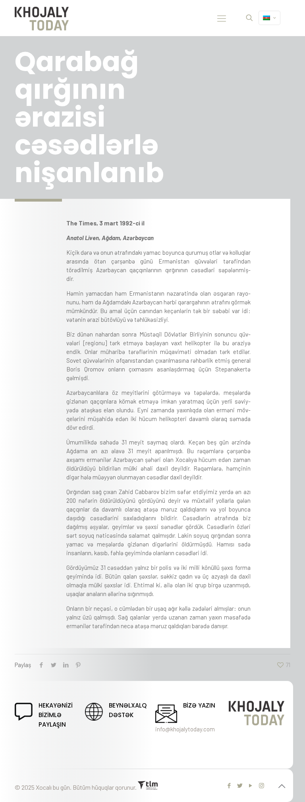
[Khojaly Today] (42, 18)
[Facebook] (229, 785)
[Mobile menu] (221, 18)
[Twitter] (240, 785)
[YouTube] (251, 785)
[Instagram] (261, 785)
